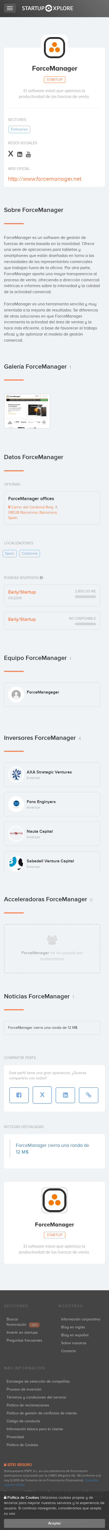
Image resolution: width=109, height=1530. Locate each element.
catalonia (30, 553)
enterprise (19, 129)
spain (9, 553)
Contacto (68, 1351)
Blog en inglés (73, 1327)
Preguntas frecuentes (24, 1340)
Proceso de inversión (24, 1389)
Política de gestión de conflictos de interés (42, 1413)
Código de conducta (23, 1421)
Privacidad (15, 1437)
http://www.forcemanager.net (44, 178)
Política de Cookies (22, 1445)
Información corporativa (80, 1319)
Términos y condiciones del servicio (36, 1397)
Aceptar (54, 1523)
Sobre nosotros (74, 1343)
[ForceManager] (27, 411)
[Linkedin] (19, 154)
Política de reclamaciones (28, 1405)
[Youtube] (28, 154)
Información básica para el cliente (35, 1429)
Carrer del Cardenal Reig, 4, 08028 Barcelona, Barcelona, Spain (33, 512)
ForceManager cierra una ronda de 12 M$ (42, 1028)
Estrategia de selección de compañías (38, 1381)
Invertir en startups (22, 1332)
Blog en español (75, 1335)
